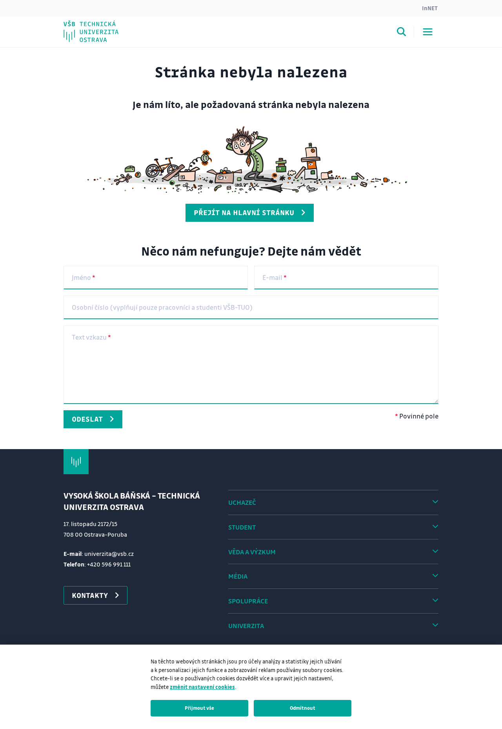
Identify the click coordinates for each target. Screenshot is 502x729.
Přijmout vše (199, 708)
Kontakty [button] (90, 595)
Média (237, 576)
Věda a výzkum (252, 552)
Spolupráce (248, 601)
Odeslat (87, 419)
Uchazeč (242, 502)
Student (242, 527)
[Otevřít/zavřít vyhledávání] (401, 33)
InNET (430, 7)
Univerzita (246, 625)
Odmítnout (302, 708)
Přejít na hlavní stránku (244, 212)
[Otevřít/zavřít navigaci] (427, 32)
